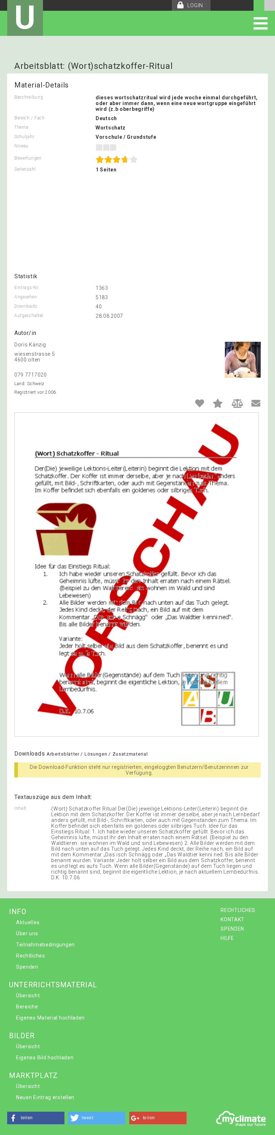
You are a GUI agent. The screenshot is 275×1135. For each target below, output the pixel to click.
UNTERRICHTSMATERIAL (53, 984)
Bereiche (27, 1006)
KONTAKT (233, 919)
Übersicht (28, 995)
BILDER (22, 1035)
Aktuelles (27, 922)
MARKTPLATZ (33, 1075)
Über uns (27, 933)
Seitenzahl (25, 169)
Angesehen (25, 296)
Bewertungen (28, 158)
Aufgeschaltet (28, 315)
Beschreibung (28, 97)
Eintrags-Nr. (26, 287)
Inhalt (20, 808)
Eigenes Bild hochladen (44, 1057)
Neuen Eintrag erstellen (45, 1097)
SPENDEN (232, 929)
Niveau (21, 145)
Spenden (27, 967)
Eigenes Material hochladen (50, 1018)
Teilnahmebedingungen (45, 944)
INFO (17, 911)
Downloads (25, 306)
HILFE (227, 938)
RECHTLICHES (238, 910)
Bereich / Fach (29, 117)
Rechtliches (30, 956)
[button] (35, 1118)
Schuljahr (24, 136)
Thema (21, 127)
